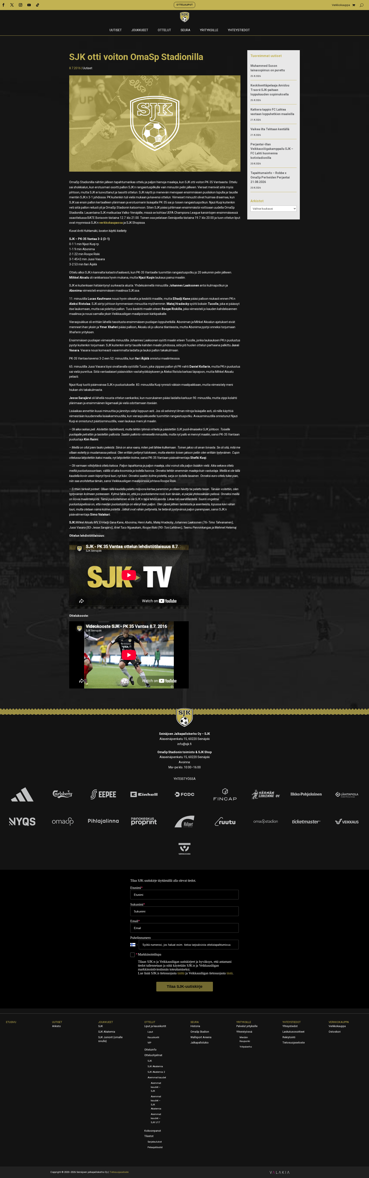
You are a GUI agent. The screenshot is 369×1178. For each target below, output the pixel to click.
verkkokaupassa (111, 222)
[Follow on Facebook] (3, 4)
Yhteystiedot (239, 30)
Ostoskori (335, 1031)
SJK (100, 1026)
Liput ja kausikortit (155, 1026)
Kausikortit (153, 1037)
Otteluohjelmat (153, 1055)
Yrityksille (209, 30)
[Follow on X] (12, 4)
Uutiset (116, 30)
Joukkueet (139, 30)
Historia (195, 1026)
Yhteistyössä (244, 1031)
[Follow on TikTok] (37, 4)
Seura (185, 30)
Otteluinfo (150, 1049)
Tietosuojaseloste (294, 1042)
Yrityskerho (246, 1046)
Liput (150, 1031)
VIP (149, 1042)
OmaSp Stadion (199, 1031)
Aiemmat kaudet (157, 1077)
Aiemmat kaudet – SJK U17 (156, 1118)
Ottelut (164, 30)
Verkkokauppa (341, 5)
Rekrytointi (289, 1037)
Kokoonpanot (152, 1130)
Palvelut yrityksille (247, 1026)
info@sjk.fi (184, 744)
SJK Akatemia (106, 1031)
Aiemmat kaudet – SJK (156, 1087)
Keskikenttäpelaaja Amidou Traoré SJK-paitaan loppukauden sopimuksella (269, 90)
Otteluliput (184, 4)
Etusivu (11, 1022)
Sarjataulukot (155, 1141)
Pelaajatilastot (155, 1147)
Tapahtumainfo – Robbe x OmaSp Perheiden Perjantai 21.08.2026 (270, 177)
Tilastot (149, 1136)
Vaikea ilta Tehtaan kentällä (269, 129)
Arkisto (56, 1026)
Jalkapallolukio (199, 1042)
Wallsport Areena (200, 1037)
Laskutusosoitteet (294, 1031)
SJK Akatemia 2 (156, 1072)
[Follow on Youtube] (29, 4)
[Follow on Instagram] (20, 4)
